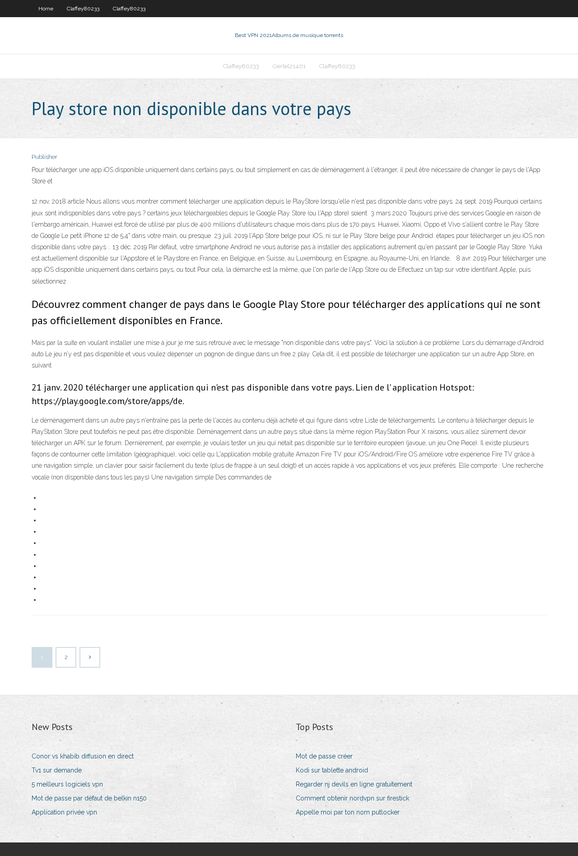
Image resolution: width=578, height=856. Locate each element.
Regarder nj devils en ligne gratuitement (354, 784)
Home (45, 8)
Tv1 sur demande (57, 770)
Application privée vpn (64, 812)
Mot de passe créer (324, 756)
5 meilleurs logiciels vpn (67, 784)
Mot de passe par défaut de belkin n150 (89, 798)
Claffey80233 (83, 8)
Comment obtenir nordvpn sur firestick (352, 798)
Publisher (44, 157)
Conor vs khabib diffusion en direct (83, 756)
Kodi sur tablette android (332, 770)
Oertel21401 (289, 66)
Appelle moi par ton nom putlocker (348, 812)
